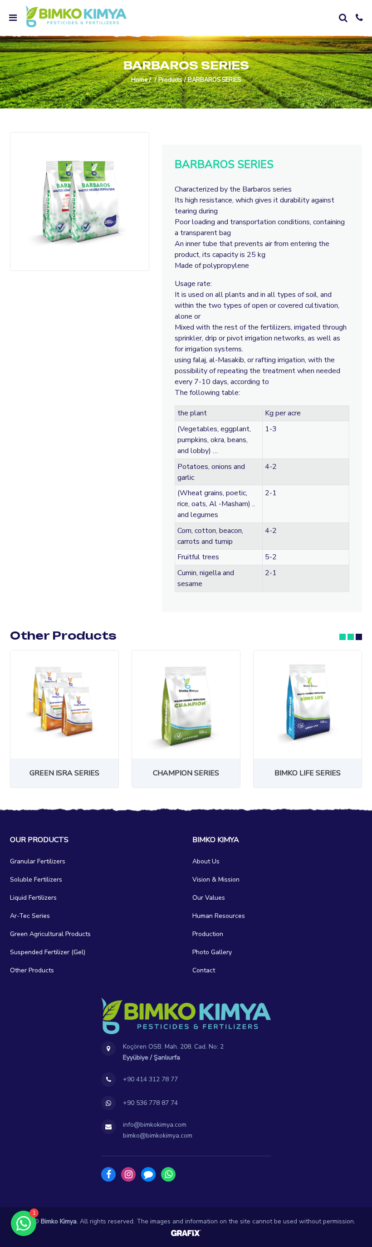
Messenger (148, 1174)
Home (139, 80)
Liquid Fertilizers (33, 897)
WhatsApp (168, 1174)
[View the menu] (12, 17)
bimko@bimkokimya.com (157, 1135)
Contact (203, 970)
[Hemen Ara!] (359, 17)
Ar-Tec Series (30, 916)
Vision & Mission (216, 879)
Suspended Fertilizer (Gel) (47, 952)
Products (170, 80)
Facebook (108, 1174)
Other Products (32, 970)
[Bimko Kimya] (76, 16)
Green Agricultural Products (50, 934)
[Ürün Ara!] (343, 17)
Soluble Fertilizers (36, 879)
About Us (206, 861)
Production (207, 934)
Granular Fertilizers (37, 861)
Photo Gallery (212, 952)
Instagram (128, 1174)
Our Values (208, 897)
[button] (342, 637)
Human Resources (218, 916)
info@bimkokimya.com (154, 1124)
